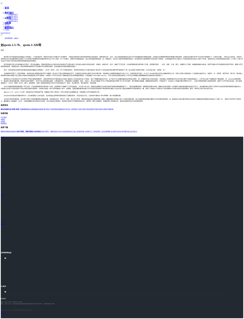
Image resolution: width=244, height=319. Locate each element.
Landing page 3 (13, 17)
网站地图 (3, 313)
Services (7, 24)
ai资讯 (8, 17)
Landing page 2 (13, 16)
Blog (6, 28)
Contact (7, 29)
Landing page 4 (13, 19)
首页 (7, 8)
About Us (7, 23)
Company (7, 26)
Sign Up (7, 33)
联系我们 (9, 27)
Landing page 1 (13, 14)
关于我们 (9, 13)
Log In (3, 33)
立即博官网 (8, 38)
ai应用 (2, 195)
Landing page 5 (13, 21)
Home (6, 12)
